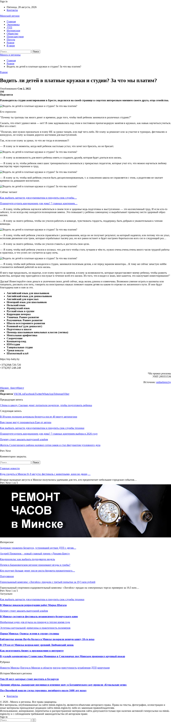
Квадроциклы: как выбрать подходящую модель (27, 559)
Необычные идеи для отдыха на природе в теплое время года (35, 622)
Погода (11, 39)
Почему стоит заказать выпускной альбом (24, 610)
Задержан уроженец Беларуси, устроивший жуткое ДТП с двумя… (38, 547)
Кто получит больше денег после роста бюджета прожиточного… (37, 570)
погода (57, 667)
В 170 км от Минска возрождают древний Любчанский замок (37, 645)
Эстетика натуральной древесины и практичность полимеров (35, 627)
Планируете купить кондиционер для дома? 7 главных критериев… (38, 203)
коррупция (103, 667)
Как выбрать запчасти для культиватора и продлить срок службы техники (42, 599)
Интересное (13, 30)
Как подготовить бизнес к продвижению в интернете (32, 650)
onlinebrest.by (163, 382)
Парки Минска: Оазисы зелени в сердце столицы (29, 633)
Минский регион (10, 15)
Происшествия (15, 36)
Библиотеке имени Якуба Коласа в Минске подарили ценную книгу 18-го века (47, 639)
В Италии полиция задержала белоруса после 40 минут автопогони (38, 416)
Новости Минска (10, 667)
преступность (69, 667)
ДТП (9, 27)
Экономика (13, 24)
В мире (11, 45)
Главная (11, 21)
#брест (20, 387)
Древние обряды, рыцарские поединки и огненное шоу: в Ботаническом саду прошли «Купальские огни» (63, 684)
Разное (10, 42)
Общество (12, 33)
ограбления (84, 667)
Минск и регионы (10, 54)
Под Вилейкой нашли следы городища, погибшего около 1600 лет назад (43, 690)
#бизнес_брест (8, 387)
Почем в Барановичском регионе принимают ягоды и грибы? (35, 565)
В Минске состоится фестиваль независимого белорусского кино (39, 616)
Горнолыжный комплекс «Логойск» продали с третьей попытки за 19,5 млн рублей (47, 582)
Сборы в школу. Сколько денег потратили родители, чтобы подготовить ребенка (46, 405)
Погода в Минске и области (36, 667)
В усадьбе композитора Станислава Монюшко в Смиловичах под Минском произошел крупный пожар (62, 656)
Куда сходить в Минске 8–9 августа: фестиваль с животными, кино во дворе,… (45, 474)
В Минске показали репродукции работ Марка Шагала (33, 605)
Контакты (12, 10)
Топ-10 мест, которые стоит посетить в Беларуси (29, 679)
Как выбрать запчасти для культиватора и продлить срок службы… (38, 197)
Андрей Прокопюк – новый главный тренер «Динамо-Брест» (35, 553)
